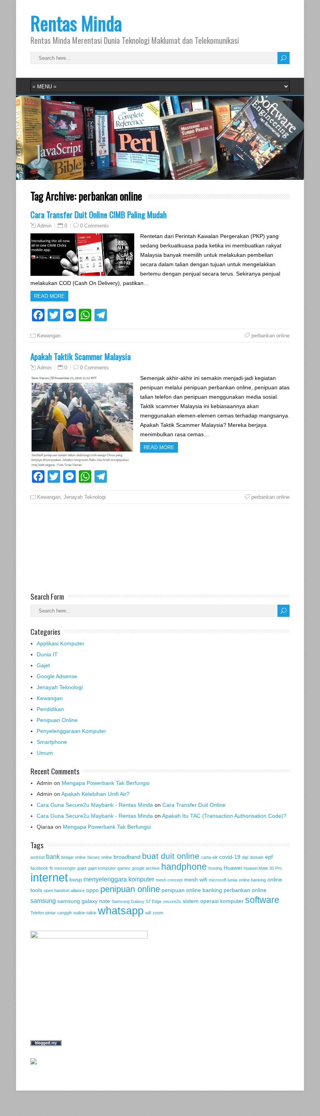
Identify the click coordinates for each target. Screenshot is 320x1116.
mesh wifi (195, 879)
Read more (49, 296)
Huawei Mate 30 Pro (263, 868)
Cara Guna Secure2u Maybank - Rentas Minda (95, 805)
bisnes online (99, 857)
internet (49, 877)
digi (245, 857)
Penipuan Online (57, 720)
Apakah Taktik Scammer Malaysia (80, 356)
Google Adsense (57, 676)
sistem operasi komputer (213, 901)
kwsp (75, 879)
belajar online (73, 857)
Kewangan (48, 336)
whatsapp (121, 911)
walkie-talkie (84, 912)
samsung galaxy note (83, 901)
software (262, 900)
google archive (146, 868)
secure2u (172, 901)
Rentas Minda (76, 23)
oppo (92, 890)
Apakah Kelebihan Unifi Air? (95, 794)
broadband (127, 857)
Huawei (233, 868)
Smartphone (52, 742)
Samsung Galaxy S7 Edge (137, 901)
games (123, 868)
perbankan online (270, 336)
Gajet (43, 665)
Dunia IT (47, 654)
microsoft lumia (223, 880)
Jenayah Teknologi (85, 497)
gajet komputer (102, 868)
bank (53, 856)
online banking (252, 880)
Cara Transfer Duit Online (194, 805)
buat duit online (170, 855)
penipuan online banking (192, 890)
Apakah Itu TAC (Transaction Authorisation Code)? (224, 816)
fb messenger (63, 868)
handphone (184, 867)
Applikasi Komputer (60, 643)
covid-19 (229, 857)
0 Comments (94, 226)
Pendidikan (50, 709)
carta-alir (209, 857)
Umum (45, 753)
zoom (158, 912)
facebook (39, 868)
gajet (81, 868)
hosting (215, 868)
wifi (148, 912)
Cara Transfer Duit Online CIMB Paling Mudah (98, 214)
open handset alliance (64, 890)
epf (269, 857)
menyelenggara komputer (119, 879)
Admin (44, 226)
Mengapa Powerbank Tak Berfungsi (105, 783)
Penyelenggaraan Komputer (71, 731)
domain (256, 857)
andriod (37, 857)
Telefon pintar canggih (51, 912)
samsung (43, 900)
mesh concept (169, 880)
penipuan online (130, 889)
